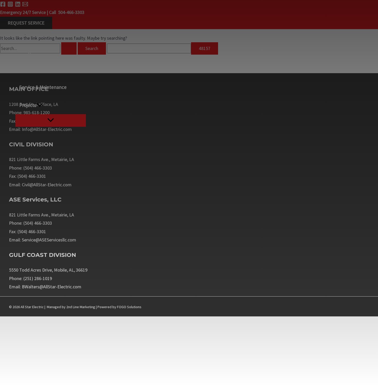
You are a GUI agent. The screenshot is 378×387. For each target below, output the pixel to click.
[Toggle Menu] (50, 120)
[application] (39, 105)
